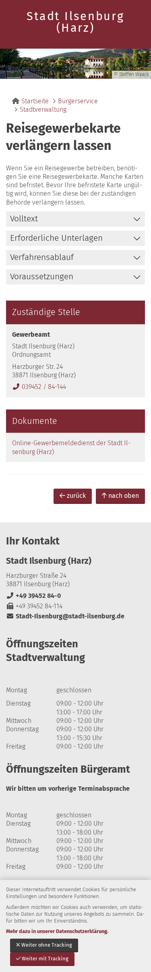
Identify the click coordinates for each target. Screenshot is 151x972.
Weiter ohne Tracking (46, 945)
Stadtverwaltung (43, 109)
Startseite (35, 101)
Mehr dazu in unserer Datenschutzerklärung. (57, 931)
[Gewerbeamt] (75, 360)
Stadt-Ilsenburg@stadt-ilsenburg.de (65, 616)
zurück (76, 495)
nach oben (123, 495)
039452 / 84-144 (39, 387)
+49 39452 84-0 (33, 596)
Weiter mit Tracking (45, 959)
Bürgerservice (78, 101)
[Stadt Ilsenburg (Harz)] (75, 588)
